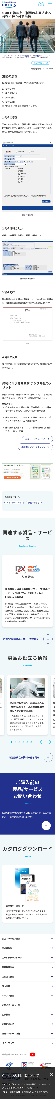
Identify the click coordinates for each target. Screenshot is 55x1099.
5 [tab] (27, 742)
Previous (41, 742)
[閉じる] (51, 1074)
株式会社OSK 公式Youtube (14, 1054)
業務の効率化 (33, 502)
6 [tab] (31, 742)
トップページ (7, 55)
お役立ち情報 (23, 55)
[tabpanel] (27, 705)
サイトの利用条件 (11, 1091)
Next (50, 742)
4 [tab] (23, 742)
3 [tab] (19, 742)
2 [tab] (15, 742)
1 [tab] (11, 742)
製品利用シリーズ (40, 55)
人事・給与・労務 (14, 502)
